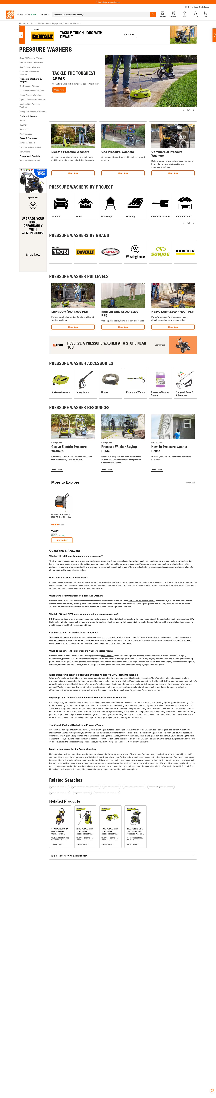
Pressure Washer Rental (30, 160)
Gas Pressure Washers (30, 67)
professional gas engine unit (103, 717)
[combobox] (101, 14)
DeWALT (23, 125)
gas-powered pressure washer (133, 702)
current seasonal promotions (97, 738)
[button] (123, 856)
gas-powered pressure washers (96, 561)
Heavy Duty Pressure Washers (33, 111)
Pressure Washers (72, 23)
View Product (57, 844)
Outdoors (31, 23)
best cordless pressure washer (62, 711)
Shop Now (59, 90)
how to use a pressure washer (141, 600)
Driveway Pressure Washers (32, 90)
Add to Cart (62, 540)
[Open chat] (214, 35)
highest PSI (160, 681)
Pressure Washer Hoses (30, 147)
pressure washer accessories (103, 763)
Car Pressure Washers (29, 86)
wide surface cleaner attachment (83, 760)
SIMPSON (24, 129)
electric (74, 561)
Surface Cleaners (27, 142)
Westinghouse (26, 134)
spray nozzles (107, 655)
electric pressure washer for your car (72, 637)
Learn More (57, 469)
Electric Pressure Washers (31, 62)
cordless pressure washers (170, 567)
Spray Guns (25, 151)
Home (22, 23)
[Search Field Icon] (153, 14)
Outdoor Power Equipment (50, 23)
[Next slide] (193, 110)
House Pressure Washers (31, 95)
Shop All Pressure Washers (32, 58)
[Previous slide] (183, 110)
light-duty (168, 702)
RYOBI (22, 120)
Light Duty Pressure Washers (32, 99)
